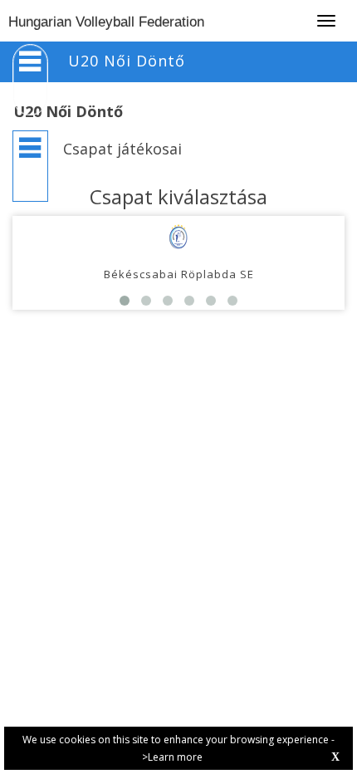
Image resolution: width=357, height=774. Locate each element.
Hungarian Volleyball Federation (106, 22)
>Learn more (172, 757)
